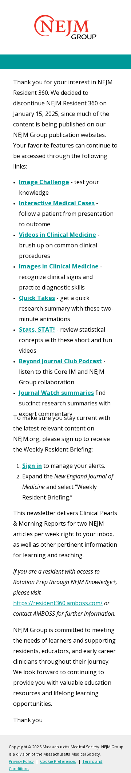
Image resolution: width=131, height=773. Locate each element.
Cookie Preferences (58, 761)
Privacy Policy (21, 761)
